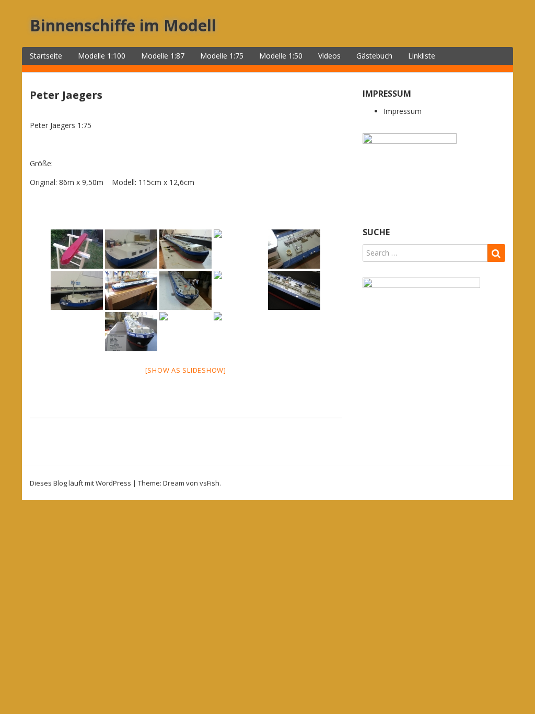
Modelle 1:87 (162, 56)
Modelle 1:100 (101, 56)
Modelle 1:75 (221, 56)
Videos (329, 56)
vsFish (209, 483)
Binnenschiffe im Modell (123, 25)
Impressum (402, 111)
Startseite (46, 56)
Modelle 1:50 (281, 56)
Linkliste (421, 56)
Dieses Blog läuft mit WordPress (80, 483)
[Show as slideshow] (185, 370)
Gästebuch (374, 56)
